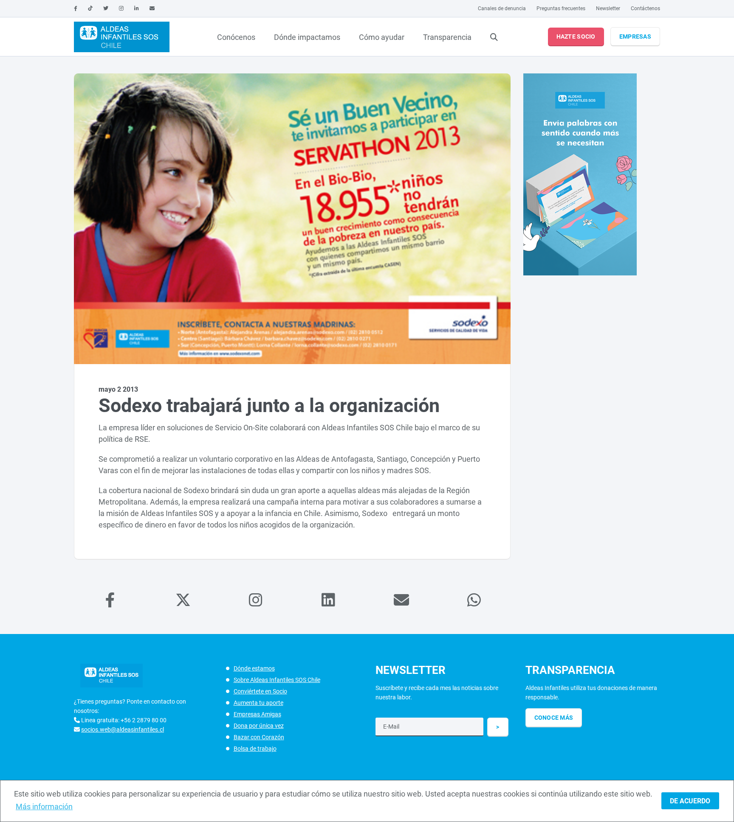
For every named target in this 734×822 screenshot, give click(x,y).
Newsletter (608, 8)
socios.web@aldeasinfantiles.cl (122, 729)
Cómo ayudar (381, 37)
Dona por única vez (259, 725)
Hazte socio (576, 36)
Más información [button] (44, 806)
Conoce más (553, 717)
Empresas (635, 36)
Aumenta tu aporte (258, 702)
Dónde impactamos (307, 37)
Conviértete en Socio (260, 691)
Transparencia (447, 37)
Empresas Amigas (257, 714)
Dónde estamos (254, 668)
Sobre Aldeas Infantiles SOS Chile (277, 679)
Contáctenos (645, 8)
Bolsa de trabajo (255, 748)
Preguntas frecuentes (560, 8)
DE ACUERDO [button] (690, 801)
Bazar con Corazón (259, 737)
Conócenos (236, 37)
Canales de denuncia (502, 8)
